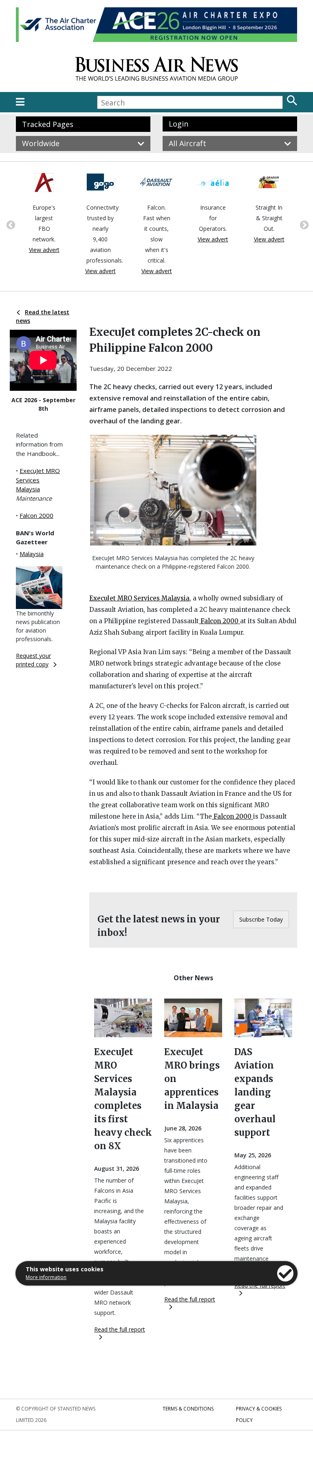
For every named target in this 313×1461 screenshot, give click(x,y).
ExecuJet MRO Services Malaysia (38, 480)
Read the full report (119, 1329)
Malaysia (32, 554)
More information (46, 1277)
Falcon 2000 (36, 515)
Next (303, 224)
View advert (44, 250)
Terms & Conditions (188, 1408)
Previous (10, 224)
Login (178, 124)
